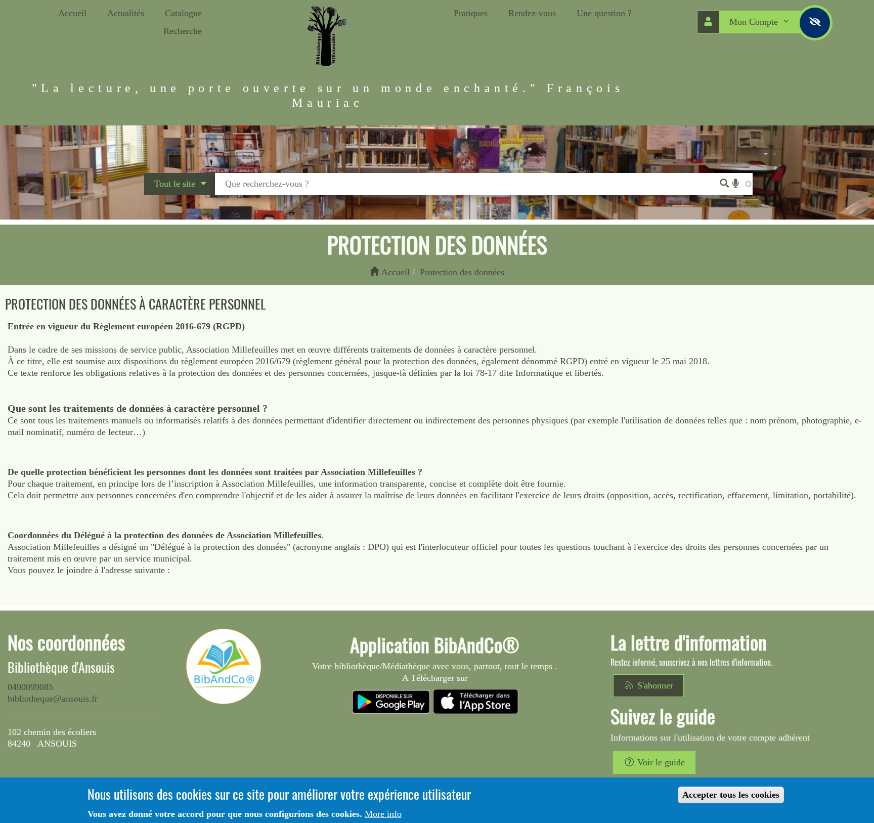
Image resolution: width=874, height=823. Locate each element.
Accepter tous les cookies (730, 795)
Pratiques (471, 13)
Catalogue (183, 13)
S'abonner (654, 685)
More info (383, 814)
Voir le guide (660, 762)
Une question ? (604, 13)
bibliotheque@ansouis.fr (53, 699)
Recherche (182, 31)
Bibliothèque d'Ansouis (61, 667)
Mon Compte (754, 22)
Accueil (72, 13)
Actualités (125, 13)
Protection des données (462, 272)
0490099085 (30, 687)
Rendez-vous (532, 13)
